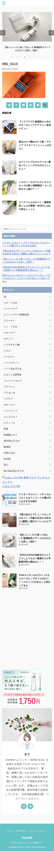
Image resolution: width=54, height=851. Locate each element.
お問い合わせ (21, 831)
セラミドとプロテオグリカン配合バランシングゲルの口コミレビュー (35, 165)
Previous (2, 32)
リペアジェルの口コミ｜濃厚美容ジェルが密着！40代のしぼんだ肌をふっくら (35, 205)
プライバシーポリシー (38, 831)
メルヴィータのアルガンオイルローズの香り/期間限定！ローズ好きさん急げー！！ (35, 185)
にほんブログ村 (11, 486)
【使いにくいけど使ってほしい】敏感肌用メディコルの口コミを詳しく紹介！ (26, 260)
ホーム (9, 831)
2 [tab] (16, 57)
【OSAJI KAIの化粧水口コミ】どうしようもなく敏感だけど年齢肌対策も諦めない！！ (26, 268)
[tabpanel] (27, 30)
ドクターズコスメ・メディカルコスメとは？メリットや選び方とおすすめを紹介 (26, 244)
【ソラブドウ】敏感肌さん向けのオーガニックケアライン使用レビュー (35, 125)
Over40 (27, 838)
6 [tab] (33, 57)
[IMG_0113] (31, 105)
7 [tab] (37, 57)
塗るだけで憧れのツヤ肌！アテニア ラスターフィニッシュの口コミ (35, 145)
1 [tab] (12, 57)
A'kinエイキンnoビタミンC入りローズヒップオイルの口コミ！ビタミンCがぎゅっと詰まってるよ (26, 278)
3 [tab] (20, 57)
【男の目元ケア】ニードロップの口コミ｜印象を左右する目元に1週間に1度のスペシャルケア (26, 252)
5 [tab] (29, 57)
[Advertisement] (27, 631)
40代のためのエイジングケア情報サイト (27, 843)
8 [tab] (42, 57)
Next (51, 32)
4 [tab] (24, 57)
